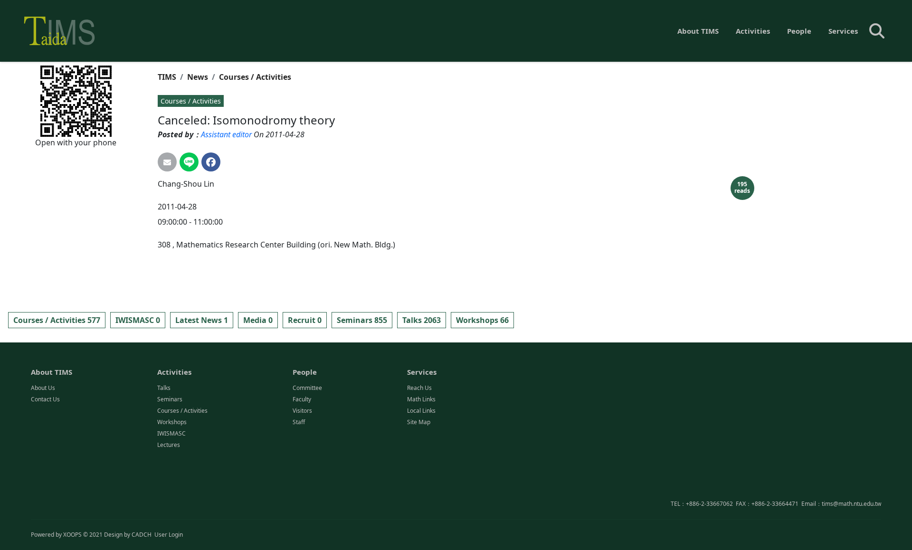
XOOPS (72, 535)
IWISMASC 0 (137, 320)
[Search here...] (876, 31)
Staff (299, 422)
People (799, 31)
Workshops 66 (482, 320)
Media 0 (258, 320)
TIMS (167, 77)
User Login (168, 535)
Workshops (172, 422)
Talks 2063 (421, 320)
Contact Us (45, 399)
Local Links (421, 411)
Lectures (168, 445)
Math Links (421, 399)
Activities (753, 31)
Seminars (169, 399)
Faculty (302, 399)
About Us (43, 388)
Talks (164, 388)
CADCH (142, 535)
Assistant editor (226, 134)
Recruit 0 (305, 320)
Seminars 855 (362, 320)
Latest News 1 (201, 320)
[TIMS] (59, 31)
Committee (307, 388)
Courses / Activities (255, 77)
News (197, 77)
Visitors (302, 411)
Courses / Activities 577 (56, 320)
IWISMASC (171, 433)
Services (843, 31)
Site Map (418, 422)
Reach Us (419, 388)
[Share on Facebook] (210, 161)
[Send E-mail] (167, 161)
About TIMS (698, 31)
